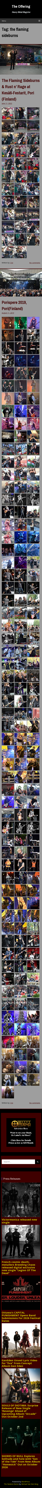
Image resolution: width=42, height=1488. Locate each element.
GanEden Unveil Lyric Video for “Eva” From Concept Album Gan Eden (19, 1363)
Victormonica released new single (19, 1221)
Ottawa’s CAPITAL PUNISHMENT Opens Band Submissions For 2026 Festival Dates (21, 1316)
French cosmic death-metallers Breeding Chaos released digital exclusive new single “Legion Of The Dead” (19, 1267)
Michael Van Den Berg (29, 1484)
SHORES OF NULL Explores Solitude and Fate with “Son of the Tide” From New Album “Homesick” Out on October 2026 (21, 1461)
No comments (34, 263)
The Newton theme (11, 1484)
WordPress (26, 1482)
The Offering (21, 6)
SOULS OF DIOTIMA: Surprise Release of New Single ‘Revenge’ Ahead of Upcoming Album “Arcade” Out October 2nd (20, 1411)
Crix (11, 263)
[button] (8, 113)
